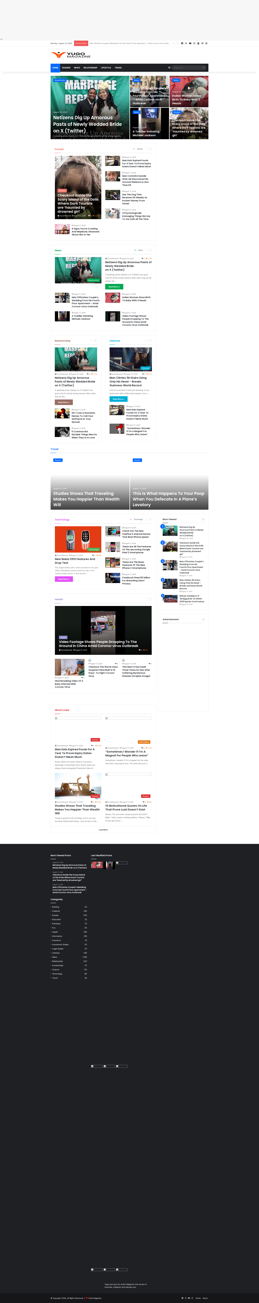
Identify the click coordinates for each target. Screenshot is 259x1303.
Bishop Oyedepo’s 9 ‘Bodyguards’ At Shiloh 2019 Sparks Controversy (192, 599)
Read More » (114, 287)
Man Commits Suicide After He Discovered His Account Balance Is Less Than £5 (135, 180)
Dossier (66, 67)
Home (55, 67)
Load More (103, 830)
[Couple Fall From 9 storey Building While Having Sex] (97, 1166)
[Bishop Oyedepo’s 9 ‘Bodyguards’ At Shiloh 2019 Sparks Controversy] (170, 600)
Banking (55, 907)
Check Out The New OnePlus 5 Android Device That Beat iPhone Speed (136, 534)
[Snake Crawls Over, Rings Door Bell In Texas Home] (121, 1271)
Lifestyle (106, 67)
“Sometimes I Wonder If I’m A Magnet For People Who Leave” (138, 431)
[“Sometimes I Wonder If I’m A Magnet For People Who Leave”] (117, 429)
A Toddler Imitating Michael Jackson (146, 133)
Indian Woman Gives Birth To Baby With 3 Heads (110, 43)
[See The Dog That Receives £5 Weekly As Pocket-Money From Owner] (112, 195)
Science (55, 970)
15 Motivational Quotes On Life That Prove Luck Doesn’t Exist (126, 807)
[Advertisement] (81, 19)
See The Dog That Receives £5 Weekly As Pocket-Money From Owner (134, 199)
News (77, 67)
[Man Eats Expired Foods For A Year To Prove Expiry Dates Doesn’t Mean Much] (112, 161)
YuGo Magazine (94, 1298)
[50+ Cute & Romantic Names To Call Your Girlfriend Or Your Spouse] (62, 413)
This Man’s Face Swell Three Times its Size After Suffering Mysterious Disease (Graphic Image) (136, 671)
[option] (129, 107)
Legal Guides (57, 949)
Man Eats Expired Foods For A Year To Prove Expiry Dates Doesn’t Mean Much (136, 163)
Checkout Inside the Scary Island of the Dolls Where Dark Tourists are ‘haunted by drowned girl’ (188, 127)
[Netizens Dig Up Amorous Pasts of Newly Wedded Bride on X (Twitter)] (90, 107)
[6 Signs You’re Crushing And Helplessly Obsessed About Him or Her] (62, 229)
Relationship (90, 67)
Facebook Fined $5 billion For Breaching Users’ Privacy (136, 580)
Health (55, 932)
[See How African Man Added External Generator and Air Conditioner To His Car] (97, 1271)
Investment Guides (60, 944)
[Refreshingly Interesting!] (71, 55)
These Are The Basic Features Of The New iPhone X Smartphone (134, 565)
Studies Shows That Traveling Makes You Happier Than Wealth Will (86, 499)
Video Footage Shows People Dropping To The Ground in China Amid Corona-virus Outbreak (135, 320)
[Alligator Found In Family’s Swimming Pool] (109, 1272)
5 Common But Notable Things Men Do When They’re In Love (84, 434)
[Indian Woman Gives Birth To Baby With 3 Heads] (189, 91)
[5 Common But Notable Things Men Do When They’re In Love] (62, 432)
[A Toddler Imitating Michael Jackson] (149, 123)
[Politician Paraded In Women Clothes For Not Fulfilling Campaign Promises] (121, 1068)
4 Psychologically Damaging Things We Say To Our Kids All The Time (136, 216)
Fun (53, 928)
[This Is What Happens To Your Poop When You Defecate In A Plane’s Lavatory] (169, 483)
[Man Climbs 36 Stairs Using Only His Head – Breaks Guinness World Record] (170, 584)
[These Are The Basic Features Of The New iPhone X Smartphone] (112, 562)
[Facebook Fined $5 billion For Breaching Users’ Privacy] (112, 578)
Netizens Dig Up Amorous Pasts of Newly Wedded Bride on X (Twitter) (87, 124)
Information (57, 936)
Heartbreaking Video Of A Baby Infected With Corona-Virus (69, 684)
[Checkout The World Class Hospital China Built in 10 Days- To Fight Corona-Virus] (89, 660)
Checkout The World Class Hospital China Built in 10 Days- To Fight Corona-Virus (103, 671)
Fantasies (56, 924)
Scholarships (57, 965)
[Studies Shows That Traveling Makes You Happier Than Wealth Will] (90, 483)
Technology (138, 519)
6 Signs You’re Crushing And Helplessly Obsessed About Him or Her (85, 231)
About (205, 1298)
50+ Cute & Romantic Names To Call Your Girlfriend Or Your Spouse (83, 417)
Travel (118, 67)
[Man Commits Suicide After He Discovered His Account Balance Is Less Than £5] (112, 176)
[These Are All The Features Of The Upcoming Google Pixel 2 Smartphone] (112, 547)
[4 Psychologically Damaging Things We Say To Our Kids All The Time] (112, 213)
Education (56, 919)
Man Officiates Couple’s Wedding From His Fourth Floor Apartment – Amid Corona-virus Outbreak (149, 95)
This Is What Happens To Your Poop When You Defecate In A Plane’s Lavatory (168, 499)
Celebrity (56, 911)
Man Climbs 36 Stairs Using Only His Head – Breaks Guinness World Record (128, 381)
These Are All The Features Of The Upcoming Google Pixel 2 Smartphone (136, 549)
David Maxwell (65, 216)
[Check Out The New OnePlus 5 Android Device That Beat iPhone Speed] (112, 531)
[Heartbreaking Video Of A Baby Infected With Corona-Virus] (70, 667)
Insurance (56, 940)
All (134, 149)
